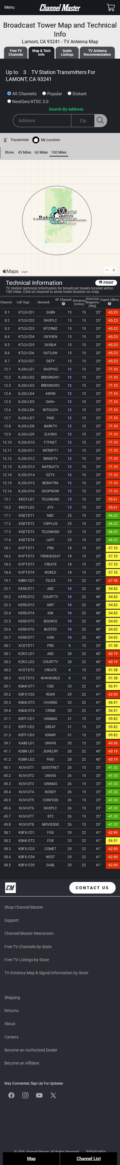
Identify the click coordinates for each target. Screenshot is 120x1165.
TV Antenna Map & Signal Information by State (46, 972)
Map (31, 1158)
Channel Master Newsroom (29, 933)
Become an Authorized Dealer (30, 1050)
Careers (11, 1037)
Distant (80, 93)
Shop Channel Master (23, 907)
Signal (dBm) (109, 300)
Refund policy (96, 1151)
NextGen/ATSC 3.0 (30, 101)
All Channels (24, 93)
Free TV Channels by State (28, 946)
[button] (9, 7)
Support (11, 920)
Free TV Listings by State (26, 959)
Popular (54, 93)
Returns (11, 1010)
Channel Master (37, 1152)
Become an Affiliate (21, 1063)
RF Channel (63, 300)
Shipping (12, 997)
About (9, 1023)
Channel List (89, 1158)
